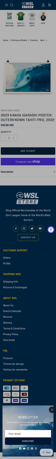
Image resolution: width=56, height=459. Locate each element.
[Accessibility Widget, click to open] (50, 229)
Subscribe (28, 441)
